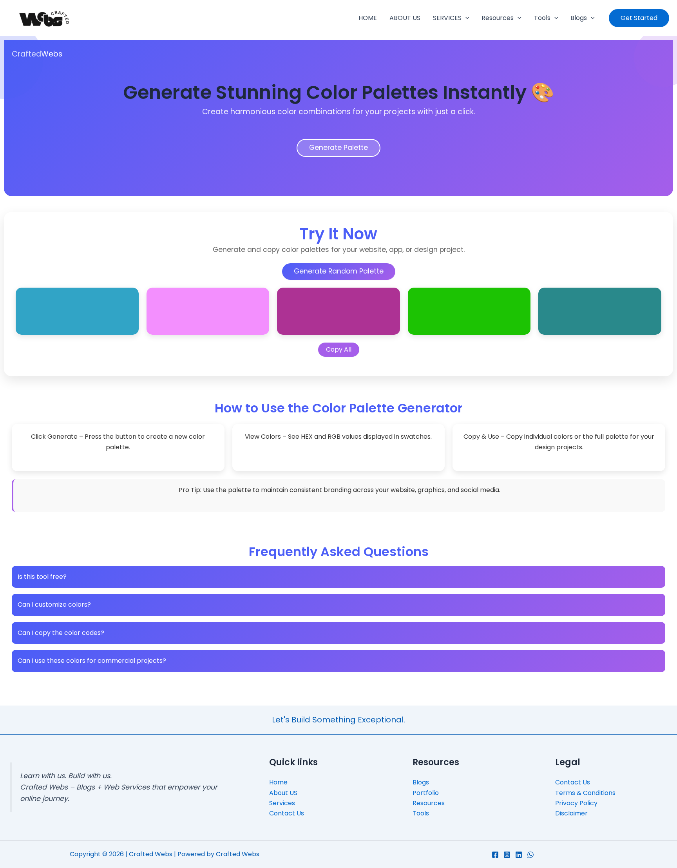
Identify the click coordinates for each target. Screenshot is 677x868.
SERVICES (447, 17)
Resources (498, 17)
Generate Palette (338, 147)
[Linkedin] (518, 854)
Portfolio (426, 792)
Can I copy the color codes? (61, 632)
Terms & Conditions (585, 792)
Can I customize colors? (54, 604)
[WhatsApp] (530, 854)
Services (282, 803)
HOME (367, 17)
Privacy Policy (576, 803)
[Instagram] (506, 854)
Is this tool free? (42, 576)
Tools (542, 17)
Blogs (578, 17)
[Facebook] (495, 854)
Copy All (338, 349)
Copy (126, 293)
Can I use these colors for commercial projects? (92, 660)
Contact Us (286, 813)
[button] (465, 18)
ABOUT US (404, 17)
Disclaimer (571, 813)
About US (283, 792)
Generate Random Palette (339, 271)
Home (278, 782)
